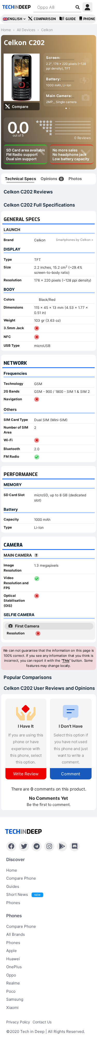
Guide (70, 19)
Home (11, 870)
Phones (13, 902)
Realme (13, 983)
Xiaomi (12, 1007)
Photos (75, 178)
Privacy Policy (18, 1022)
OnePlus (14, 966)
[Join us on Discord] (75, 846)
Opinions (51, 178)
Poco (11, 991)
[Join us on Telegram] (37, 846)
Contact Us (42, 1022)
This (65, 660)
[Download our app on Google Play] (62, 846)
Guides (12, 886)
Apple (11, 950)
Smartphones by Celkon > (74, 240)
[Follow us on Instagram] (49, 846)
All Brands (15, 934)
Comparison (45, 19)
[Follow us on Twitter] (24, 846)
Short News (23, 894)
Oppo (11, 975)
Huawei (13, 958)
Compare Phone (21, 878)
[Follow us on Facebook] (11, 846)
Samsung (14, 999)
